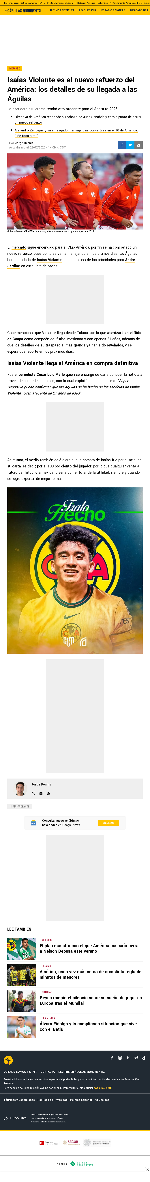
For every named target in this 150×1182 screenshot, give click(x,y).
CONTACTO (48, 1072)
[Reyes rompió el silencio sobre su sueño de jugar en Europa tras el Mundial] (21, 1001)
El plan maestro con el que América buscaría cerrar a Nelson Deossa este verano (90, 948)
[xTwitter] (128, 1058)
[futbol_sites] (16, 1118)
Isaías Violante (49, 260)
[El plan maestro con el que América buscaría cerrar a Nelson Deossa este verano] (21, 949)
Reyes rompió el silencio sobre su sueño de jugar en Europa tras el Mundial (91, 1000)
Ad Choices (102, 1100)
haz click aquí (102, 1088)
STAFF (33, 1072)
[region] (75, 33)
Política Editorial (81, 1100)
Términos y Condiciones (19, 1100)
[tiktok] (144, 1058)
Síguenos (108, 822)
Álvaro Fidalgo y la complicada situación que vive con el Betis (88, 1026)
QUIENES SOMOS (15, 1072)
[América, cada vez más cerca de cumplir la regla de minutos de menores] (21, 975)
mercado (19, 247)
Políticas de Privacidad (53, 1100)
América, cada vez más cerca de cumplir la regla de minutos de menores (90, 974)
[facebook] (112, 1058)
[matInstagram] (120, 1058)
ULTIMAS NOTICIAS (62, 10)
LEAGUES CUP (87, 10)
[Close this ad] (147, 1169)
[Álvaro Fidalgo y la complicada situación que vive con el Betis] (21, 1027)
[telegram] (136, 1058)
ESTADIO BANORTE (113, 10)
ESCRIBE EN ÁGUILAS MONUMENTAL (81, 1072)
